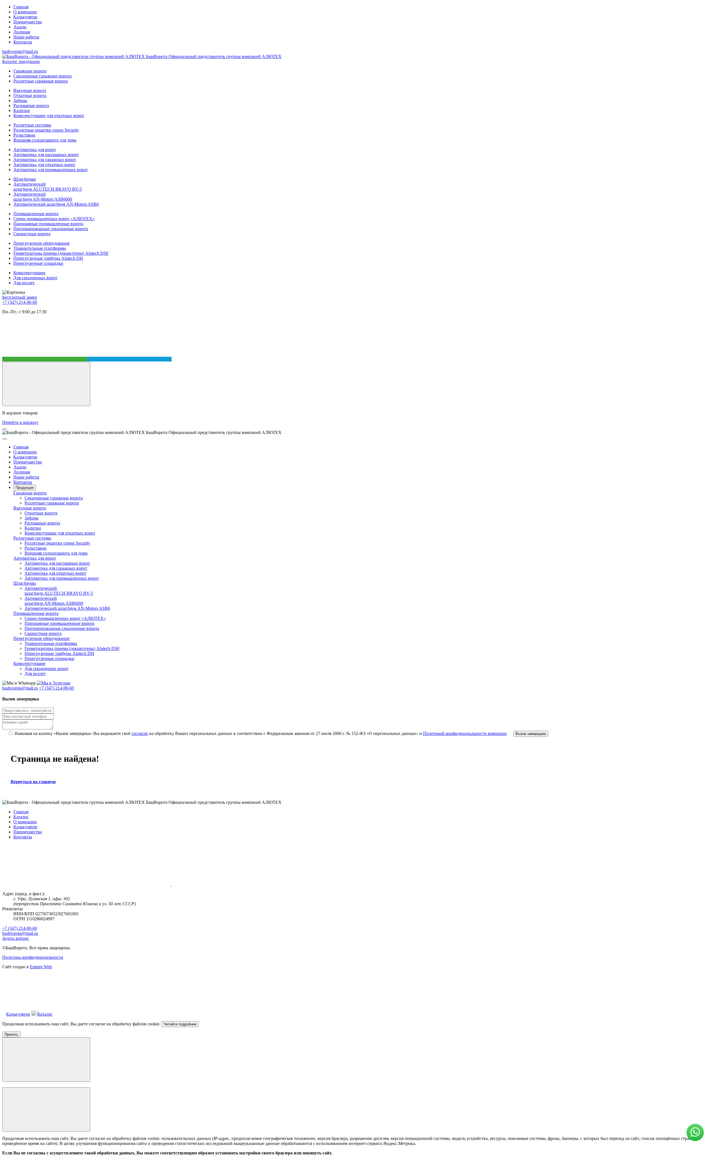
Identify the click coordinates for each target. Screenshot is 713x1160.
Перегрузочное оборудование (41, 243)
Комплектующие (29, 272)
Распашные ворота (31, 105)
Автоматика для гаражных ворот (44, 159)
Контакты (22, 42)
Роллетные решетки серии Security (46, 130)
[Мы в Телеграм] (129, 359)
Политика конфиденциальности (32, 957)
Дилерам (21, 32)
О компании (25, 11)
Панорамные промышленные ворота (48, 223)
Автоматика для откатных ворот (44, 164)
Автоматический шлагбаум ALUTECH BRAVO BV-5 (47, 186)
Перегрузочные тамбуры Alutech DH (48, 258)
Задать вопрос (15, 938)
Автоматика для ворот (34, 149)
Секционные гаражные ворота (42, 76)
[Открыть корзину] (46, 384)
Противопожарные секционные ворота (50, 228)
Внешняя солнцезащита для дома (44, 140)
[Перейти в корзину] (95, 1014)
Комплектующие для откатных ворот (48, 115)
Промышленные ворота (35, 213)
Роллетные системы (32, 125)
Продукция (25, 488)
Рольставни (24, 135)
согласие (139, 733)
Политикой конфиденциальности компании (465, 733)
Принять (11, 1034)
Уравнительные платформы (39, 248)
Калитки (21, 110)
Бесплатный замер (19, 297)
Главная (20, 6)
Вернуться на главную (33, 781)
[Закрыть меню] (4, 439)
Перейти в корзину (20, 422)
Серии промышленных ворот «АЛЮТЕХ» (54, 218)
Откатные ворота (29, 95)
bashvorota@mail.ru (20, 51)
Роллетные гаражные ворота (40, 81)
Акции (19, 27)
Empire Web (41, 966)
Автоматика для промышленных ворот (50, 169)
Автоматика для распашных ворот (46, 154)
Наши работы (26, 37)
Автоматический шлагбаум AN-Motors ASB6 (56, 204)
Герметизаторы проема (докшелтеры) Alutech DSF (61, 253)
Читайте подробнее (180, 1024)
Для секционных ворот (35, 277)
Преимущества (27, 22)
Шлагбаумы (24, 179)
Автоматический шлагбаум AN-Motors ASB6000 (42, 197)
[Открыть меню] (4, 429)
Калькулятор (25, 16)
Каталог (21, 816)
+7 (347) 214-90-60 (19, 302)
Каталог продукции (21, 61)
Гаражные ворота (30, 71)
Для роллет (24, 282)
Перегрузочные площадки (38, 263)
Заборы (20, 100)
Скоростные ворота (31, 233)
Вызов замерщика (531, 734)
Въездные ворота (29, 90)
